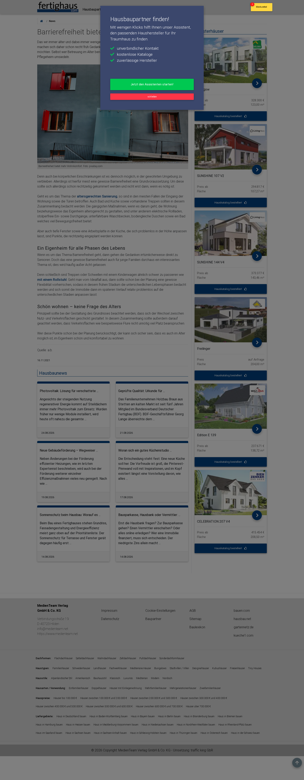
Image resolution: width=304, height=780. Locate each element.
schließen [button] (152, 96)
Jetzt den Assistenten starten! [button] (152, 84)
